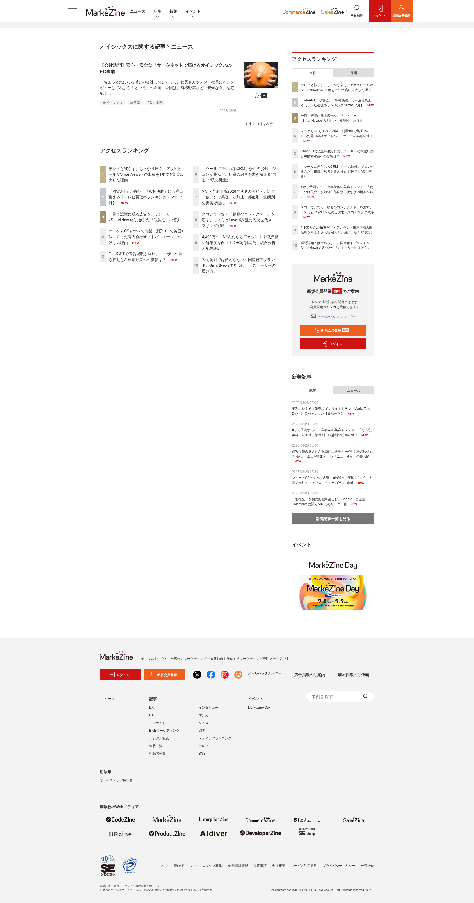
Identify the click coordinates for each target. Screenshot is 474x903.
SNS (202, 753)
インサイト (157, 722)
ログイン (335, 343)
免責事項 (260, 865)
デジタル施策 (159, 738)
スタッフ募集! (212, 865)
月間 (353, 72)
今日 (312, 72)
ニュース (137, 11)
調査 (202, 730)
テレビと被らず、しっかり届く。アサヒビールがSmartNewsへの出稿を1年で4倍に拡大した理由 (146, 174)
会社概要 (278, 865)
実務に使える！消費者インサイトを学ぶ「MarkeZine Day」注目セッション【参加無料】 (331, 411)
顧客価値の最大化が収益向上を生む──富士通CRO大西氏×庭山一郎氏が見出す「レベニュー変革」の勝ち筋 (332, 453)
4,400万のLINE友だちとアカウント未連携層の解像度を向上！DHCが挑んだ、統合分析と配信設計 (240, 242)
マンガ (203, 714)
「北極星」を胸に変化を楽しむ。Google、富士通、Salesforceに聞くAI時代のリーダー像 (330, 501)
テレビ (203, 745)
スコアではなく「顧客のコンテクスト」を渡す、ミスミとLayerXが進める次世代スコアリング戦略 (239, 219)
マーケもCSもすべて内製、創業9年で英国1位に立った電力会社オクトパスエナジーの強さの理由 (146, 236)
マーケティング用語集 (116, 780)
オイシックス (112, 102)
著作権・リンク (185, 865)
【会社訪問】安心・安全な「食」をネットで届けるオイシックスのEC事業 (166, 68)
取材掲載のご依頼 (353, 674)
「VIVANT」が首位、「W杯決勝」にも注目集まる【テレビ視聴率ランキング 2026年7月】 (146, 196)
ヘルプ (163, 865)
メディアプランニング (215, 738)
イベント (193, 11)
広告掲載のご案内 (309, 674)
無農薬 (135, 102)
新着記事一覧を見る (333, 518)
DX (151, 707)
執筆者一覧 (157, 753)
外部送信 (367, 865)
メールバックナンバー (336, 316)
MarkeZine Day (259, 707)
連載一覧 (155, 745)
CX (151, 714)
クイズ (203, 722)
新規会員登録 (334, 330)
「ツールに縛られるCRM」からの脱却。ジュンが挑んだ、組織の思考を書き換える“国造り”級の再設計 (239, 174)
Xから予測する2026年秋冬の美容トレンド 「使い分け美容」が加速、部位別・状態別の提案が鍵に (240, 196)
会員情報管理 (238, 865)
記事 (157, 11)
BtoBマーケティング (164, 730)
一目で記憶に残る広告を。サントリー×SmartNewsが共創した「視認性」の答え (145, 216)
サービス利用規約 (304, 865)
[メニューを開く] (72, 11)
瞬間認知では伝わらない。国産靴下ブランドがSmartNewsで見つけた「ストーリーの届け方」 (239, 265)
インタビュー (208, 707)
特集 (173, 11)
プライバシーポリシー (339, 865)
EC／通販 (155, 102)
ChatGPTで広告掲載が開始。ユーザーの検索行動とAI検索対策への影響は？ (145, 256)
